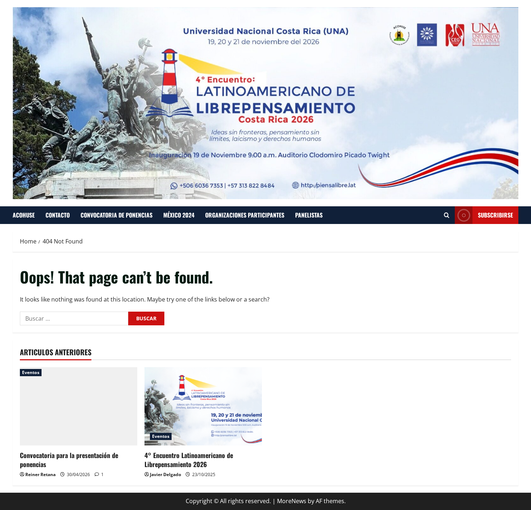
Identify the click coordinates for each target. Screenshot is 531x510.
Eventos (30, 372)
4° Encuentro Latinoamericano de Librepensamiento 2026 (188, 459)
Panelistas (309, 215)
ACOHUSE (24, 215)
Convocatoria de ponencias (116, 215)
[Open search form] (446, 215)
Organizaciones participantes (244, 215)
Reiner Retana (40, 474)
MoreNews (291, 501)
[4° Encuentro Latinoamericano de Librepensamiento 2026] (203, 406)
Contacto (58, 215)
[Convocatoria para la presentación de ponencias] (78, 406)
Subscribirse (495, 215)
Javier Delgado (165, 474)
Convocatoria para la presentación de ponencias (69, 459)
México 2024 (178, 215)
